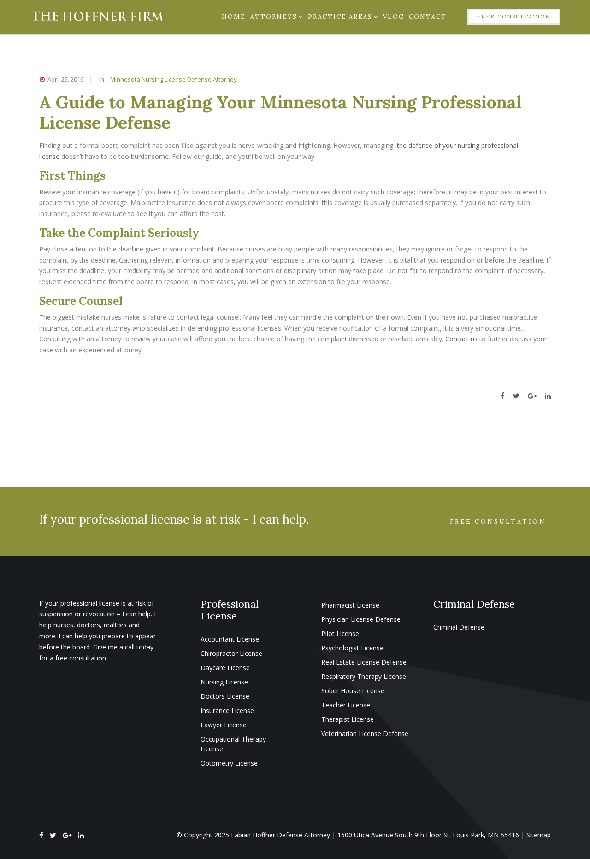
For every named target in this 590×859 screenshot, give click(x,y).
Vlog (393, 17)
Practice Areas (340, 17)
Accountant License (230, 639)
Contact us (461, 338)
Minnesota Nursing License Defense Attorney (173, 79)
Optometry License (229, 763)
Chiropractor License (231, 653)
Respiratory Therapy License (363, 676)
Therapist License (347, 719)
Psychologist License (352, 647)
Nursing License (224, 682)
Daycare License (225, 667)
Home (234, 17)
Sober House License (352, 690)
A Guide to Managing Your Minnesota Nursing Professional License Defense (280, 112)
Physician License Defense (361, 619)
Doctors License (225, 696)
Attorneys (273, 17)
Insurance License (227, 710)
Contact (428, 17)
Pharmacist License (350, 605)
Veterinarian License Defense (364, 733)
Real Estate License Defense (364, 662)
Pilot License (340, 633)
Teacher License (345, 705)
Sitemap (538, 834)
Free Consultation (513, 16)
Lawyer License (224, 724)
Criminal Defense (458, 627)
